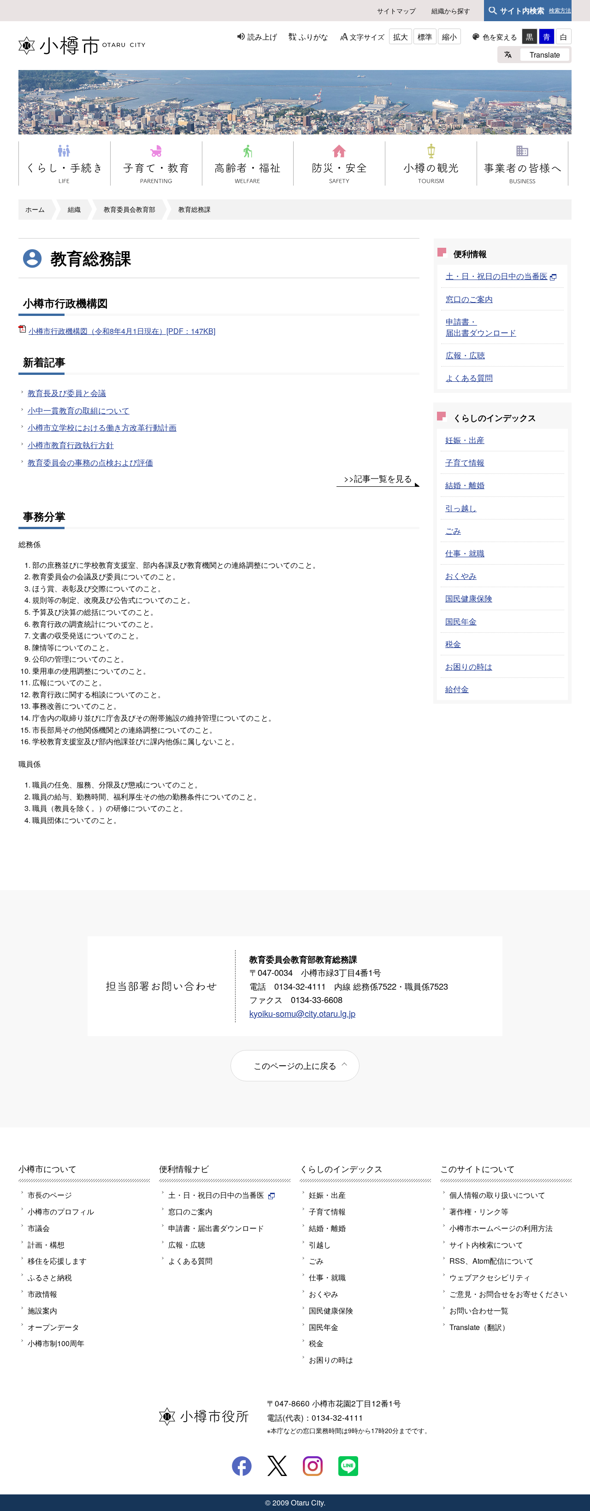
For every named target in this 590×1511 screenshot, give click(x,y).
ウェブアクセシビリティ (490, 1277)
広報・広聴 (465, 355)
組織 (74, 209)
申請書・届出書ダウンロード (481, 326)
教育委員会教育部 (129, 209)
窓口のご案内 (469, 298)
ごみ (453, 530)
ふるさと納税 (50, 1277)
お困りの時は (468, 666)
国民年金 (461, 621)
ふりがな (313, 36)
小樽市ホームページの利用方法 (501, 1227)
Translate (545, 54)
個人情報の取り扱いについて (497, 1194)
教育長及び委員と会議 (67, 392)
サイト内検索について (486, 1244)
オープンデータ (53, 1326)
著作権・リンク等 (478, 1211)
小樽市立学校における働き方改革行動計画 (102, 427)
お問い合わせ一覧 (478, 1310)
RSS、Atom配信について (491, 1260)
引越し (320, 1244)
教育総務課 (194, 209)
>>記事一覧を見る (378, 478)
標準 (425, 36)
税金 (453, 643)
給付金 (457, 688)
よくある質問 (469, 377)
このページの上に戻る (295, 1065)
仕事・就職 (464, 553)
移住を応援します (57, 1260)
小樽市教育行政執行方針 (71, 444)
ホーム (35, 209)
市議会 (39, 1227)
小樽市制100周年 (56, 1342)
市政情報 (42, 1293)
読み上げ (262, 36)
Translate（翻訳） (479, 1326)
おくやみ (461, 575)
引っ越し (461, 507)
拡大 (400, 36)
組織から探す (450, 10)
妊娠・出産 (464, 439)
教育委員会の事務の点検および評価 (90, 462)
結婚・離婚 (464, 484)
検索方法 (560, 10)
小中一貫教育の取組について (79, 410)
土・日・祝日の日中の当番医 (497, 275)
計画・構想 (46, 1244)
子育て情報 (464, 462)
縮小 (449, 36)
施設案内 (42, 1310)
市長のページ (50, 1194)
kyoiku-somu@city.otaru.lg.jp (302, 1013)
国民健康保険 (468, 598)
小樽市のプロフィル (61, 1211)
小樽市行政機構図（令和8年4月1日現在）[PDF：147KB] (122, 330)
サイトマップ (396, 10)
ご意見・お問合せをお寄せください (508, 1293)
